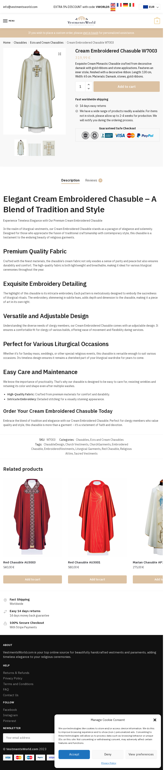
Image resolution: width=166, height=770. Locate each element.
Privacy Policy (108, 763)
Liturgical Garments (88, 449)
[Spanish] (113, 9)
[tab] (70, 177)
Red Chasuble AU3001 (84, 562)
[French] (119, 4)
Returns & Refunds (16, 673)
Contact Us (10, 695)
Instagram (10, 715)
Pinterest (9, 721)
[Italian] (132, 4)
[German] (125, 4)
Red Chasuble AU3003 (19, 562)
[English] (113, 4)
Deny (107, 754)
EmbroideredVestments (59, 449)
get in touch (90, 33)
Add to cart (127, 87)
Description (70, 180)
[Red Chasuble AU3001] (97, 518)
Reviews (91, 180)
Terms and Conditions (18, 684)
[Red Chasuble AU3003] (32, 518)
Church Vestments (76, 444)
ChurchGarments (100, 444)
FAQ (6, 689)
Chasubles (20, 42)
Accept (74, 754)
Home (7, 42)
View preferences (141, 754)
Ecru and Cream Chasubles (47, 42)
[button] (155, 720)
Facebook (10, 710)
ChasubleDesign (54, 444)
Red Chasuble (110, 449)
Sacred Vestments (86, 453)
